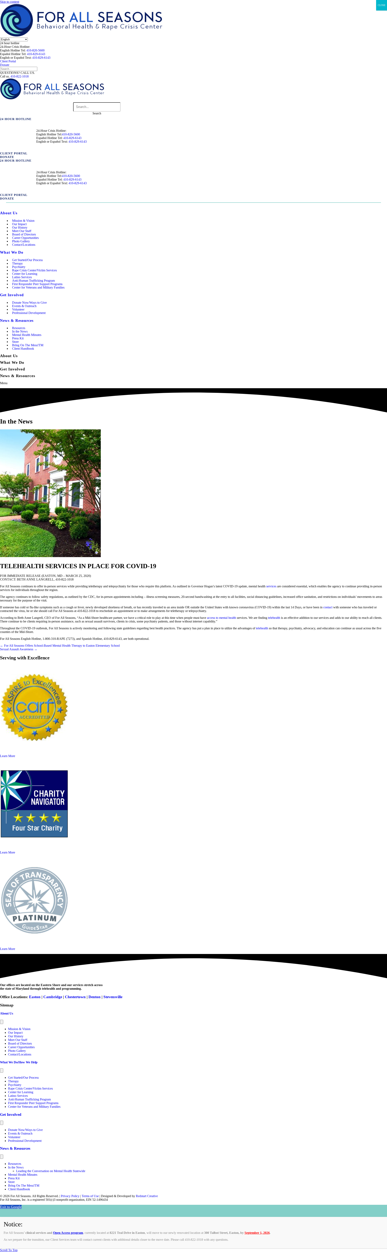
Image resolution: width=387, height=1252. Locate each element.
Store (11, 1182)
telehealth (274, 617)
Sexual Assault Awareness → (18, 649)
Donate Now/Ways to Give (25, 1130)
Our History (15, 1036)
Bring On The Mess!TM (23, 1185)
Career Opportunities (21, 1047)
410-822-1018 (19, 76)
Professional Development (29, 313)
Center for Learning (20, 1092)
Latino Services (18, 1095)
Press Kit (14, 1178)
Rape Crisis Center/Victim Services (30, 1088)
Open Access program (68, 1232)
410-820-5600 (35, 50)
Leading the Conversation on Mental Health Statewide (50, 1171)
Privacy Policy (70, 1196)
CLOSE (381, 5)
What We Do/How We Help (18, 1062)
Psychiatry (14, 1085)
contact (327, 607)
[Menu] (1, 1022)
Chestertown (75, 997)
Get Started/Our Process (27, 260)
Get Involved (10, 1114)
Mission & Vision (19, 1029)
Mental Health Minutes (26, 335)
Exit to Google (11, 1207)
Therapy (13, 1081)
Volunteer (14, 1137)
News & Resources (15, 1148)
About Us (6, 1013)
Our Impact (15, 1032)
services (271, 586)
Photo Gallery (17, 1050)
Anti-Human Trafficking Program (29, 1099)
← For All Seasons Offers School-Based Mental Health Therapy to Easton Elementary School (60, 645)
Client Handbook (23, 348)
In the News (16, 1167)
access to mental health (221, 617)
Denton (94, 997)
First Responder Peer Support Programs (33, 1103)
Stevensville (112, 997)
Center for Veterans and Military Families (38, 287)
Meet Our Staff (17, 1040)
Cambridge (52, 997)
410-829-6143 (36, 54)
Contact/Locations (23, 244)
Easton (34, 997)
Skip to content (9, 1)
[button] (9, 43)
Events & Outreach (20, 1133)
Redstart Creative (147, 1196)
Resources (14, 1163)
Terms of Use (90, 1196)
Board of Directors (20, 1043)
